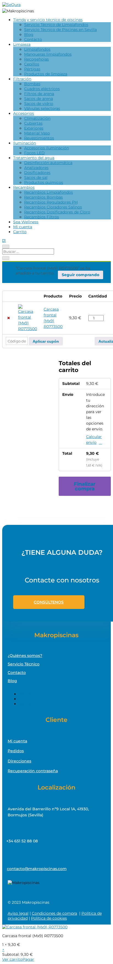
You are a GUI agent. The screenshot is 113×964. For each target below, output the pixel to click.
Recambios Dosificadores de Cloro (57, 212)
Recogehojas (36, 59)
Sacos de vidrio (38, 103)
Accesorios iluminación (46, 147)
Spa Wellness (25, 221)
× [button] (8, 318)
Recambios (24, 187)
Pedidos (16, 750)
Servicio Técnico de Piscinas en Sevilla (60, 29)
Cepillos (31, 64)
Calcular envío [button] (94, 439)
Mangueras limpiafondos (48, 54)
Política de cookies (49, 918)
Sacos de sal (35, 177)
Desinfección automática (48, 162)
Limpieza (21, 44)
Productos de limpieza (45, 73)
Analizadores (36, 167)
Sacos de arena (38, 98)
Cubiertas (33, 123)
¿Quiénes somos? (25, 655)
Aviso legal (18, 913)
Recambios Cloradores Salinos (53, 207)
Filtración (22, 78)
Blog (28, 34)
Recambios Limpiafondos (48, 192)
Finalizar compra (84, 486)
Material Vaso (37, 133)
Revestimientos (39, 138)
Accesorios (23, 113)
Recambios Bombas (43, 197)
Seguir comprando (80, 274)
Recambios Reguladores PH (51, 202)
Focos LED (34, 152)
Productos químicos (43, 182)
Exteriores (33, 128)
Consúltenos (49, 602)
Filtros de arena (39, 93)
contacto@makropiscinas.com (37, 868)
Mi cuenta (22, 226)
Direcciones (19, 761)
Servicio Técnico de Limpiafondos (56, 24)
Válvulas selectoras (42, 108)
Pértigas (32, 69)
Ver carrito (12, 959)
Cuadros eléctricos (42, 88)
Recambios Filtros (41, 216)
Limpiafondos (37, 49)
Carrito (20, 231)
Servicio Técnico (23, 664)
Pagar (28, 959)
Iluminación (24, 143)
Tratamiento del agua (33, 157)
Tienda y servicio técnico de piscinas (48, 19)
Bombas (32, 83)
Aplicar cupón (46, 341)
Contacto (33, 39)
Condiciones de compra (54, 913)
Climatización (37, 118)
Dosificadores (37, 172)
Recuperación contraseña (33, 770)
